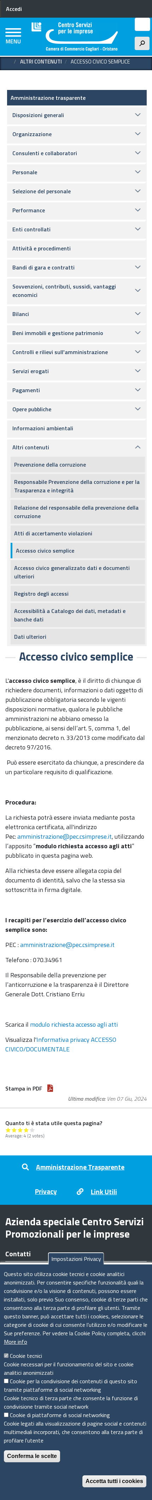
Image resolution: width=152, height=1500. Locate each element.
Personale (24, 172)
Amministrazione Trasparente (80, 1167)
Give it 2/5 (14, 1129)
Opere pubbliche (31, 409)
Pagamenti (26, 390)
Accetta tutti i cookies (114, 1481)
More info (15, 1341)
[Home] (74, 36)
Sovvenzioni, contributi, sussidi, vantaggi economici (64, 290)
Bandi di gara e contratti (43, 267)
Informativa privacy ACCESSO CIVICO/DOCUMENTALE (60, 1044)
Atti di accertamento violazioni (53, 533)
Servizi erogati (30, 371)
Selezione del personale (41, 191)
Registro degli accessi (41, 593)
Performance (28, 210)
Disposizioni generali (38, 115)
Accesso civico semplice (45, 550)
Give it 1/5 (8, 1129)
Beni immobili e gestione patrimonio (57, 333)
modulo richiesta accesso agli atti (74, 1024)
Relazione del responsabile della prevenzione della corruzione (76, 511)
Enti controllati (31, 229)
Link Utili (104, 1191)
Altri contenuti (41, 61)
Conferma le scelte (32, 1456)
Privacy (46, 1191)
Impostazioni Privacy (76, 1259)
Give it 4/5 (26, 1129)
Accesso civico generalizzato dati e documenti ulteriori (72, 572)
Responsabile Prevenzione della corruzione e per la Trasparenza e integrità (77, 486)
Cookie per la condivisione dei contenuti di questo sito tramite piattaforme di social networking (70, 1385)
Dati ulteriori (30, 636)
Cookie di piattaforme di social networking (60, 1415)
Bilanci (20, 314)
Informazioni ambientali (42, 428)
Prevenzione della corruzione (50, 464)
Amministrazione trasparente (48, 97)
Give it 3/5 (20, 1129)
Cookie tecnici (26, 1356)
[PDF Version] (50, 1088)
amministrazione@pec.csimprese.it (64, 836)
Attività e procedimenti (41, 248)
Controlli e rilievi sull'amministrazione (60, 352)
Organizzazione (32, 134)
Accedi (14, 9)
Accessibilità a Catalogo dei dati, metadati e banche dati (69, 615)
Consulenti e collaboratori (44, 153)
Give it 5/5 (32, 1129)
